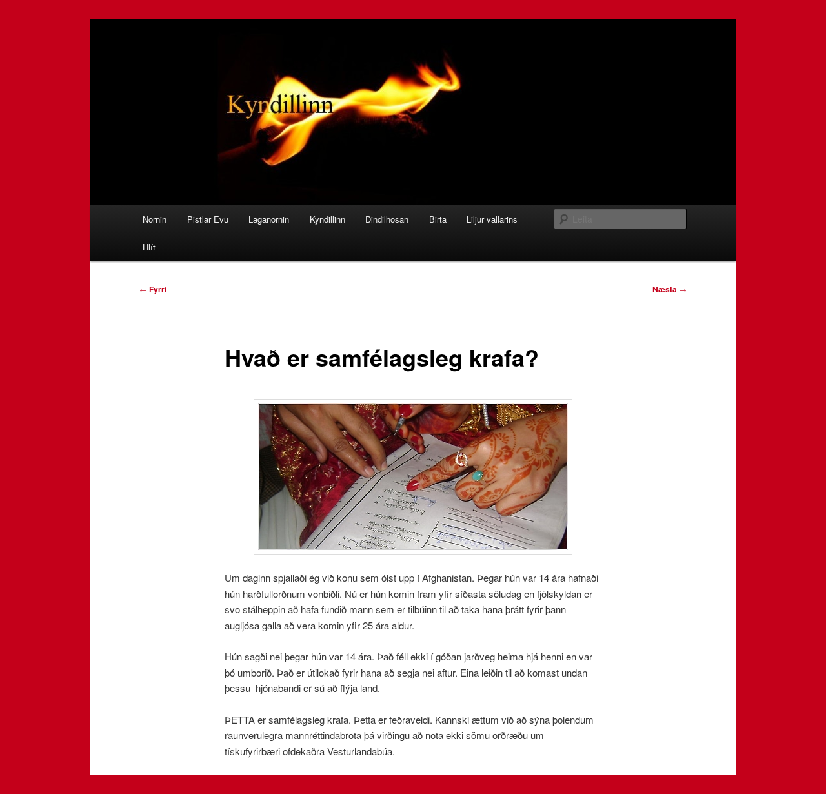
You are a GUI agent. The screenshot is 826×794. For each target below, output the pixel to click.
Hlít (149, 247)
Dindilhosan (386, 219)
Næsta (669, 289)
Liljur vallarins (492, 219)
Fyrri (152, 289)
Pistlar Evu (207, 219)
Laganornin (268, 219)
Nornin (154, 219)
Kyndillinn (327, 219)
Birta (438, 219)
